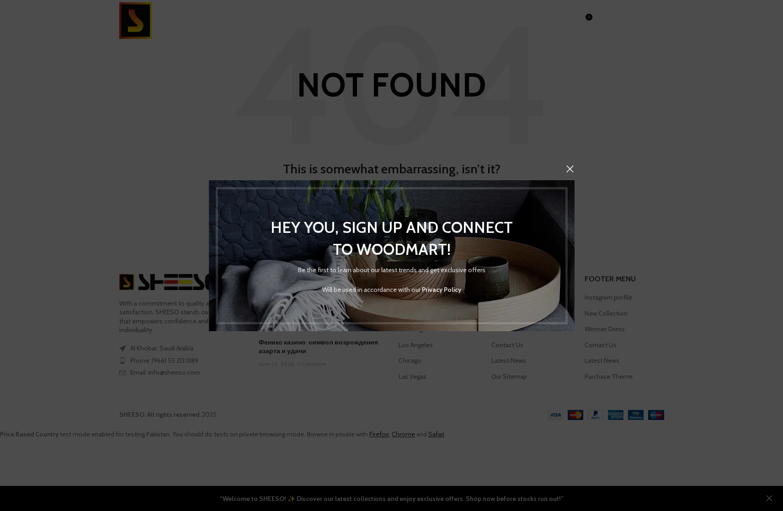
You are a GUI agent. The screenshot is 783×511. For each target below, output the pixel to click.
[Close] (570, 168)
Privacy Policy (441, 289)
